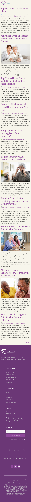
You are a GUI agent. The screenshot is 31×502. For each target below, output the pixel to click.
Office (7, 417)
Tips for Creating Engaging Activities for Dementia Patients (14, 317)
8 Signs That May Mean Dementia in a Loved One (13, 158)
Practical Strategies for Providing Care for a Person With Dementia (14, 201)
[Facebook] (12, 466)
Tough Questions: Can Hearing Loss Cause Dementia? (11, 133)
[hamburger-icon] (26, 3)
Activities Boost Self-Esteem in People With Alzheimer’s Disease (14, 38)
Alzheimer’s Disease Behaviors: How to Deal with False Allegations (14, 272)
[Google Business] (15, 466)
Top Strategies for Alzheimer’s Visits (15, 10)
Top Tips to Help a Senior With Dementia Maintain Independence (13, 81)
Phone (7, 412)
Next (28, 342)
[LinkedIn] (19, 466)
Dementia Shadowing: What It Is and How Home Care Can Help (15, 107)
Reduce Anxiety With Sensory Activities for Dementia (15, 228)
